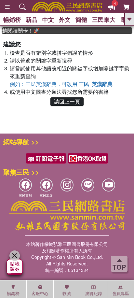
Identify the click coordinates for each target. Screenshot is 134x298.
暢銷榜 (12, 19)
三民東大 (103, 19)
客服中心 (40, 293)
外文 (65, 19)
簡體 (81, 19)
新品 (31, 19)
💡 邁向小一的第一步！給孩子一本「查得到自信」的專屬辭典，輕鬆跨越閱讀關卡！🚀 (20, 30)
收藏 (66, 293)
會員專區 (120, 293)
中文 (48, 19)
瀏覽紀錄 (93, 293)
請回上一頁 (67, 101)
